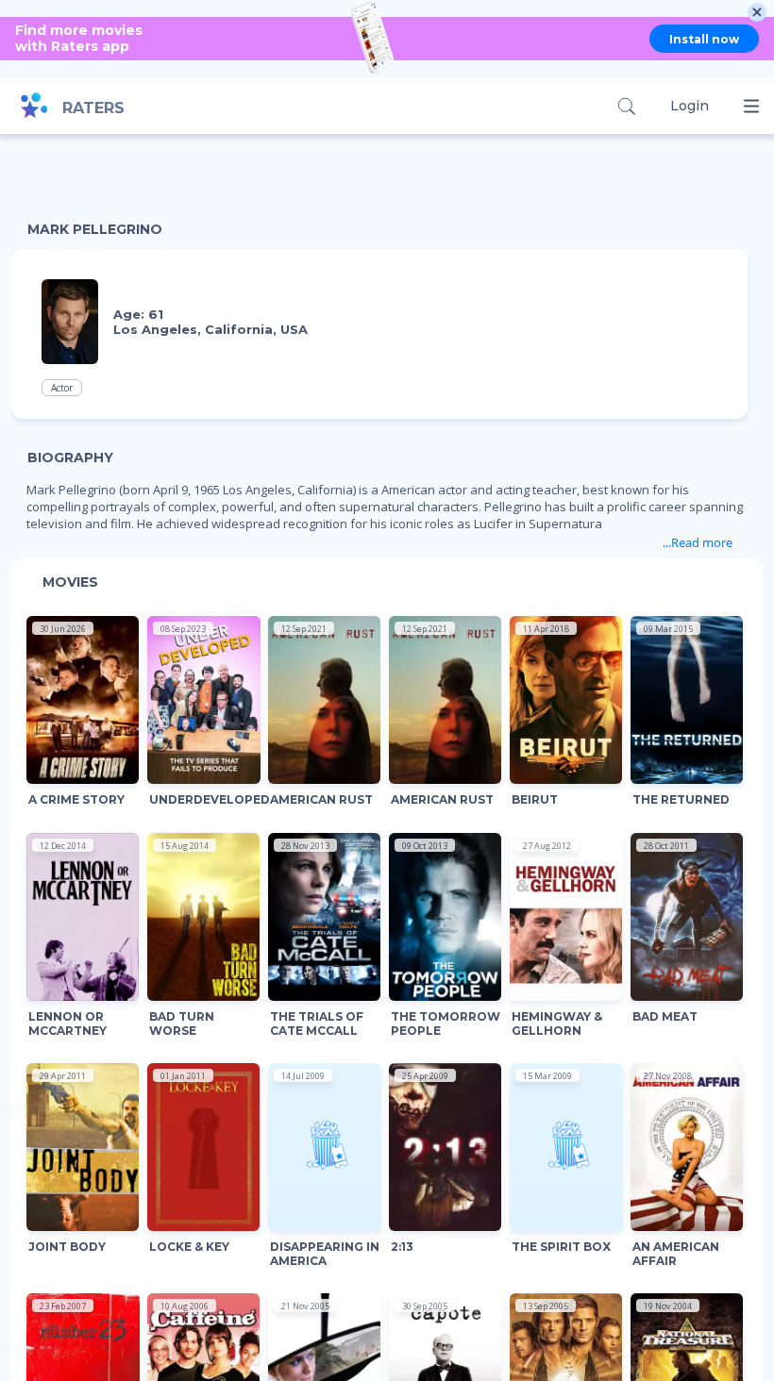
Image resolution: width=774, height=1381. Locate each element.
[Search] (626, 106)
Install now (704, 39)
